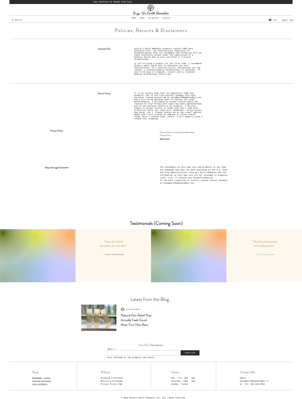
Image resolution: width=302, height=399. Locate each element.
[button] (287, 20)
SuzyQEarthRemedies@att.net (186, 98)
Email (110, 349)
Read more (165, 139)
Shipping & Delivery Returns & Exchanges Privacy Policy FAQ (112, 381)
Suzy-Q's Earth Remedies (151, 13)
